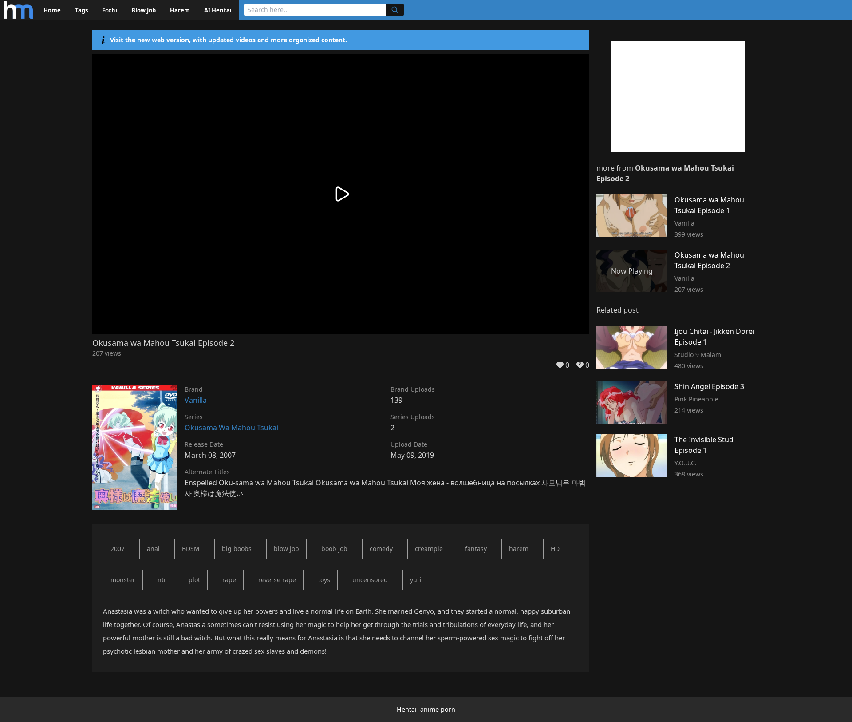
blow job (286, 548)
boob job (334, 548)
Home (52, 10)
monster (122, 579)
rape (229, 579)
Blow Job (143, 10)
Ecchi (109, 10)
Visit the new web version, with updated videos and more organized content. (228, 40)
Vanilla (196, 400)
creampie (429, 548)
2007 (117, 548)
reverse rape (277, 579)
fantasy (476, 548)
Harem (180, 10)
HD (555, 548)
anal (153, 548)
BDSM (191, 548)
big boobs (237, 548)
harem (519, 548)
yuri (416, 579)
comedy (381, 548)
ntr (162, 579)
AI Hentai (218, 10)
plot (194, 579)
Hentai (407, 709)
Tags (81, 10)
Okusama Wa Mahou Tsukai (231, 427)
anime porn (437, 709)
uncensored (370, 579)
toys (324, 579)
